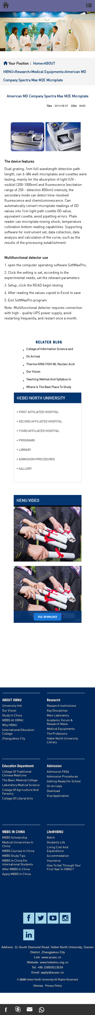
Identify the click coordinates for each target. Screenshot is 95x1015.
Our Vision (33, 371)
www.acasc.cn (51, 957)
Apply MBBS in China (16, 874)
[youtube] (53, 1009)
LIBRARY (25, 449)
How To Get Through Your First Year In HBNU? (64, 867)
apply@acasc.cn (52, 972)
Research (53, 700)
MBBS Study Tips (13, 855)
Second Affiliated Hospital (40, 421)
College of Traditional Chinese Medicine (16, 773)
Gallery (25, 468)
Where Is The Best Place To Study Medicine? (48, 387)
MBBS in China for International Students (17, 862)
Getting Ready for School (64, 781)
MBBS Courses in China (18, 851)
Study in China (12, 715)
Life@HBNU (55, 832)
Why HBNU (9, 725)
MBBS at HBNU (12, 720)
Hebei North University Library (62, 740)
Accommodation (58, 855)
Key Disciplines (57, 710)
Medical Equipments (61, 728)
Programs (27, 440)
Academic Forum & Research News (60, 722)
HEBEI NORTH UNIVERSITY (41, 397)
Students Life (56, 842)
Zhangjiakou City (13, 738)
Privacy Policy (53, 985)
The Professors (57, 733)
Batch (51, 837)
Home (37, 63)
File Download (47, 617)
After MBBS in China (16, 869)
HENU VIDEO (28, 500)
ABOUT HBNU (12, 700)
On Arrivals (54, 786)
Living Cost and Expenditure (57, 849)
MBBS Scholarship (14, 837)
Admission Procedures (62, 776)
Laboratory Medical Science (21, 785)
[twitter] (65, 1009)
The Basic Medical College (20, 780)
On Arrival (33, 356)
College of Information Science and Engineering (49, 349)
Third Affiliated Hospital (39, 431)
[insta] (77, 1009)
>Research (21, 71)
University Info (12, 705)
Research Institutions (61, 705)
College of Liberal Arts (17, 798)
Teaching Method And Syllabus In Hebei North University (48, 379)
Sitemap (38, 985)
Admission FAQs (58, 771)
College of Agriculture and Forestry (20, 791)
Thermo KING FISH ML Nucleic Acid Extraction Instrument (50, 364)
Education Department (18, 766)
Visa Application (58, 796)
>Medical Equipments (46, 71)
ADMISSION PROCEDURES (37, 459)
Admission (54, 766)
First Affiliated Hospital (39, 412)
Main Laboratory (58, 715)
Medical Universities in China (17, 844)
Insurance (54, 860)
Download (53, 791)
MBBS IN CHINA (13, 832)
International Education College (18, 731)
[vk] (89, 1009)
